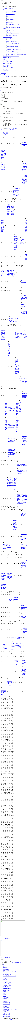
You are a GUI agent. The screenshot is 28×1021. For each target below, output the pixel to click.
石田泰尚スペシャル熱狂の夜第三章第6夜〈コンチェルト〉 (15, 525)
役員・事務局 (6, 997)
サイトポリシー (6, 69)
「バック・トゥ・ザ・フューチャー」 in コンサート (24, 536)
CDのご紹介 (6, 969)
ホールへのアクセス (8, 65)
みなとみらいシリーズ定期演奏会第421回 (24, 672)
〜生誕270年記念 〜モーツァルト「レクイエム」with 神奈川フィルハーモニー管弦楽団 (17, 366)
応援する (5, 1006)
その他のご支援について (9, 1014)
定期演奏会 (5, 132)
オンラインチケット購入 (6, 1019)
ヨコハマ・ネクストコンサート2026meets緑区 (11, 440)
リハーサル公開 (6, 1004)
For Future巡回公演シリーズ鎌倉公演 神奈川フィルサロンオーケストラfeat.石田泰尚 (16, 646)
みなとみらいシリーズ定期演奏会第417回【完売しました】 (22, 472)
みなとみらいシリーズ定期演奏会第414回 (26, 226)
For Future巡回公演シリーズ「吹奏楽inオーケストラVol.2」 (14, 599)
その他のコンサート (8, 134)
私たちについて (6, 990)
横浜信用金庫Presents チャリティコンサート (22, 243)
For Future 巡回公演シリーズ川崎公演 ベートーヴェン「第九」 (10, 576)
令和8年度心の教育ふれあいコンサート (6, 409)
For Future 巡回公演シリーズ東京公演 (17, 335)
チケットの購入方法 (8, 63)
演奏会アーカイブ (7, 66)
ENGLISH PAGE (17, 962)
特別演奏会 (5, 133)
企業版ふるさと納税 (8, 1012)
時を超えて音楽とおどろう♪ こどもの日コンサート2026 (8, 210)
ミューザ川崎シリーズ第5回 (24, 514)
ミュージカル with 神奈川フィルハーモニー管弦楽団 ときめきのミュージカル (24, 179)
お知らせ (5, 967)
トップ (2, 76)
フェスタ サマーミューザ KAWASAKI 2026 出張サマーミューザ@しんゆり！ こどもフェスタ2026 (23, 335)
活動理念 (5, 991)
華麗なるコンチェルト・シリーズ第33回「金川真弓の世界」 (2, 226)
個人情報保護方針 (7, 974)
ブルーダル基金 (6, 1016)
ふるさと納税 (6, 1010)
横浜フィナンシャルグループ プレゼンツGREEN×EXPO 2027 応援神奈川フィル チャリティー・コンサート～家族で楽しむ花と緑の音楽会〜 (22, 499)
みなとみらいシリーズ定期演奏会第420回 (25, 629)
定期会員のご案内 (7, 985)
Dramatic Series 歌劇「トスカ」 (24, 282)
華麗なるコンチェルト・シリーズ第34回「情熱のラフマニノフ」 (23, 381)
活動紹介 (5, 1001)
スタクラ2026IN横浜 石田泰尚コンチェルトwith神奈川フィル (3, 335)
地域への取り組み (7, 1002)
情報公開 (5, 998)
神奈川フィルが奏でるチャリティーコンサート (12, 210)
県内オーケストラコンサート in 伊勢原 (9, 349)
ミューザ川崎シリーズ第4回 (2, 273)
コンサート (7, 76)
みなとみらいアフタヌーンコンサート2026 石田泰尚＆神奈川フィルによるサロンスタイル (11, 273)
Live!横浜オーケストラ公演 (24, 144)
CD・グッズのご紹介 (8, 67)
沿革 (4, 993)
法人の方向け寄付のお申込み (10, 1009)
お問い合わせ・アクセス (9, 970)
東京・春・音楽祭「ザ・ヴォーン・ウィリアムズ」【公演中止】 (3, 154)
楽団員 (4, 996)
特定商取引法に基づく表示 (9, 976)
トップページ (6, 966)
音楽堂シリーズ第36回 (26, 256)
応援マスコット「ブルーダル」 (10, 70)
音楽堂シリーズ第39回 (24, 662)
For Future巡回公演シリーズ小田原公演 (24, 312)
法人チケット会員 (7, 1013)
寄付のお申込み (6, 1007)
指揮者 (4, 994)
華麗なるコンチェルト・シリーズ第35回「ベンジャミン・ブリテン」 (24, 440)
